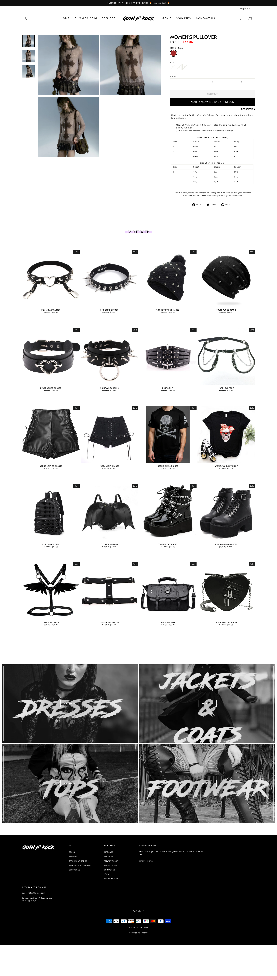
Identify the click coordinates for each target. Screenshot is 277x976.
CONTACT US (205, 18)
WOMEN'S (183, 18)
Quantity (174, 76)
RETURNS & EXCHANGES (80, 865)
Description (248, 109)
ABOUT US (108, 856)
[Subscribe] (185, 861)
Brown (173, 53)
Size (172, 62)
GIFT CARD (108, 852)
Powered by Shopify (138, 933)
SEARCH (72, 852)
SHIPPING (73, 856)
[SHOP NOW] (70, 703)
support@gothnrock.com (33, 893)
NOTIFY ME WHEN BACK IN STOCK (212, 102)
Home (65, 18)
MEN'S (167, 18)
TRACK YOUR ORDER (78, 861)
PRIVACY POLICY (111, 861)
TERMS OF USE (110, 865)
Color (176, 48)
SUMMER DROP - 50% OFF (95, 18)
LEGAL (107, 874)
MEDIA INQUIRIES (112, 879)
